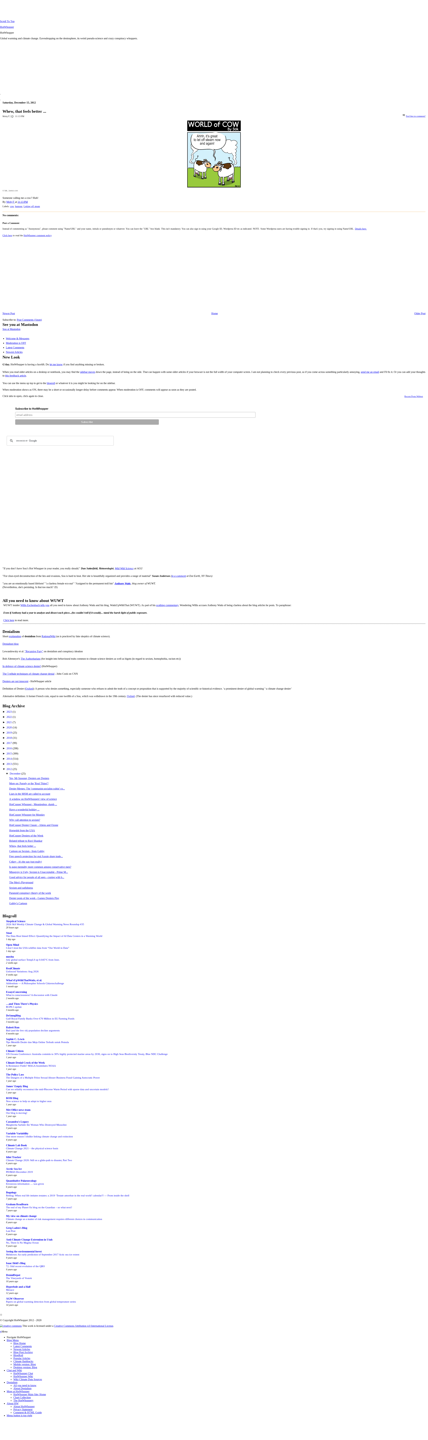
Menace (10, 1289)
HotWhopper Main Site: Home (29, 1394)
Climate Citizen (15, 1051)
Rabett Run (12, 1027)
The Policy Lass (15, 1074)
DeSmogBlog (13, 1015)
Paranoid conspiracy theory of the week (30, 893)
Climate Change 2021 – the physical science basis (32, 1148)
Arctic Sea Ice (14, 1168)
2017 (10, 743)
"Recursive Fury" (34, 651)
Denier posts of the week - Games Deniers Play (34, 898)
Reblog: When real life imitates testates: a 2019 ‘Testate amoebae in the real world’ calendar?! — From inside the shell (67, 1195)
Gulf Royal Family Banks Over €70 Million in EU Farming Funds (40, 1018)
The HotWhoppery (23, 1400)
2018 (10, 737)
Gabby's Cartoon (18, 903)
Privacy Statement (22, 1409)
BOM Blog (12, 1098)
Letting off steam (32, 206)
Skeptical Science (15, 921)
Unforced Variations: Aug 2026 (22, 971)
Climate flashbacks (23, 1361)
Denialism (12, 1382)
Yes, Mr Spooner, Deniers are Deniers (29, 778)
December (15, 773)
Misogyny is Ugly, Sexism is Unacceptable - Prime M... (38, 872)
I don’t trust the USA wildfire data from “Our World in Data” (37, 947)
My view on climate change (21, 1216)
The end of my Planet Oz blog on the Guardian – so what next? (39, 1207)
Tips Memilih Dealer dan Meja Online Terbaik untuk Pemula (37, 1042)
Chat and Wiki (14, 1370)
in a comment (179, 576)
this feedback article (15, 375)
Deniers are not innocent (15, 681)
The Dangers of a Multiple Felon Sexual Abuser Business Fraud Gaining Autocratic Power (53, 1077)
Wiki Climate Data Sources (27, 1379)
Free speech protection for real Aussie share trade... (36, 856)
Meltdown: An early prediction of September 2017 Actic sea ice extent (42, 1254)
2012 (10, 769)
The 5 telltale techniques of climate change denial (28, 673)
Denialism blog (11, 643)
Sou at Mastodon (11, 329)
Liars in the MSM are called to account (29, 793)
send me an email (370, 372)
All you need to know (24, 1385)
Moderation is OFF (16, 343)
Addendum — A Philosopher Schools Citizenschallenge (35, 983)
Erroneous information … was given (25, 1183)
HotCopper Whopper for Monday (27, 814)
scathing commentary (167, 605)
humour (18, 206)
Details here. (361, 228)
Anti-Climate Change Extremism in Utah (29, 1239)
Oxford (29, 688)
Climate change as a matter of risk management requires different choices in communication (54, 1219)
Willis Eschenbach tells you (34, 605)
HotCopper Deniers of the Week (26, 835)
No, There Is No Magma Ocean (22, 1242)
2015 (10, 753)
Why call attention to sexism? (24, 819)
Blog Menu (13, 1340)
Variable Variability (17, 1133)
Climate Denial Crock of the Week (25, 1062)
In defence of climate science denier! (22, 666)
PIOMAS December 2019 (19, 1171)
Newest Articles (14, 352)
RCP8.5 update (14, 1006)
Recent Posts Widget (413, 396)
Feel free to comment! (415, 116)
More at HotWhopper (18, 1391)
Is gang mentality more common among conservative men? (40, 866)
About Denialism (22, 1388)
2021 (10, 722)
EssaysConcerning (16, 992)
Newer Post (9, 313)
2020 (10, 727)
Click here (7, 235)
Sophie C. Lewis (15, 1039)
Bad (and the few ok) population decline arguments (33, 1030)
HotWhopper (7, 27)
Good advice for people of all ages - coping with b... (36, 877)
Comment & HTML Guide (27, 1412)
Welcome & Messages (17, 338)
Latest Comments (15, 347)
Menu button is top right (19, 1415)
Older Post (419, 313)
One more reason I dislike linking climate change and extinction (39, 1136)
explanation (15, 636)
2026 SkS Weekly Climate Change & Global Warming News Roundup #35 (45, 924)
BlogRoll (18, 1355)
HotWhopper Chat (23, 1373)
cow (12, 206)
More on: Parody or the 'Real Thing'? (28, 783)
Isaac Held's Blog (15, 1263)
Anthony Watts (123, 583)
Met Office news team (18, 1109)
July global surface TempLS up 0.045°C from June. (33, 959)
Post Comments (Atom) (29, 319)
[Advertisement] (100, 66)
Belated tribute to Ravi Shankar (25, 840)
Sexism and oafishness (21, 887)
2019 (10, 732)
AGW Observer (15, 1298)
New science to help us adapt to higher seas (28, 1101)
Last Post (10, 1230)
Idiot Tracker (13, 1157)
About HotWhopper (24, 1406)
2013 (10, 763)
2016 (10, 748)
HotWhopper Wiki (23, 1376)
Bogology (11, 1192)
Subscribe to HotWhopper (31, 408)
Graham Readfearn (17, 1204)
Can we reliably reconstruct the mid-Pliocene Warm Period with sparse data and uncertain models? (57, 1089)
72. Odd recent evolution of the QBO (25, 1266)
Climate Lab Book (16, 1145)
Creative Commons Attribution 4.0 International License (83, 1325)
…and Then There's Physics (22, 1003)
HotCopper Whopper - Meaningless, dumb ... (33, 804)
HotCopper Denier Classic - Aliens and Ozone (33, 825)
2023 (10, 711)
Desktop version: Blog (25, 1367)
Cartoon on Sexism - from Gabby (26, 851)
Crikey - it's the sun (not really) (25, 861)
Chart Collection (22, 1397)
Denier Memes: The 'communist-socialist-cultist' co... (37, 788)
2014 (10, 758)
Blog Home (19, 1343)
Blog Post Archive (23, 1352)
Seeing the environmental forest (24, 1251)
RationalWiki (49, 636)
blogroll (51, 383)
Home (214, 313)
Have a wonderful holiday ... (24, 809)
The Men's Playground (21, 882)
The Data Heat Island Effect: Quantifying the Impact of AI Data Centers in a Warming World (54, 936)
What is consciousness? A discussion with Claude (32, 995)
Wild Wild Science (124, 568)
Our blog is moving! (16, 1112)
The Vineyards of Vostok (19, 1278)
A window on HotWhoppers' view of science (33, 799)
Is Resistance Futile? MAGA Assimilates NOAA (31, 1065)
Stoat (9, 933)
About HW (13, 1403)
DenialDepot (13, 1275)
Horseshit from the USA (22, 830)
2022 (10, 716)
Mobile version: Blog (24, 1364)
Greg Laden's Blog (16, 1227)
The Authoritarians (30, 658)
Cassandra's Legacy (17, 1121)
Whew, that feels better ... (22, 846)
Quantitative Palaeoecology (21, 1180)
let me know (56, 364)
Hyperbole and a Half (18, 1286)
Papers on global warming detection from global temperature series (41, 1301)
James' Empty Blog (17, 1086)
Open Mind (12, 944)
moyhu (10, 956)
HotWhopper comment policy (37, 235)
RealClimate (13, 968)
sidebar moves (87, 372)
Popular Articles (21, 1358)
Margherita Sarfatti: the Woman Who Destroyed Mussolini (36, 1124)
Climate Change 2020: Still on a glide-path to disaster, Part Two (39, 1160)
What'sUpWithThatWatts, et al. (24, 980)
